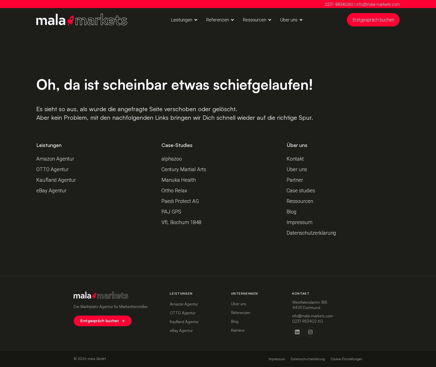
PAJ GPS (171, 211)
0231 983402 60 (307, 321)
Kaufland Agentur (56, 179)
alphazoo (171, 158)
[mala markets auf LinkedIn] (297, 332)
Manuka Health (178, 179)
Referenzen (240, 312)
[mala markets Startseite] (116, 295)
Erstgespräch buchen (99, 320)
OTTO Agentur (52, 169)
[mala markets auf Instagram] (310, 332)
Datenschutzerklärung (311, 232)
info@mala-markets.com (378, 4)
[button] (184, 20)
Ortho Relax (174, 190)
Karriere (237, 330)
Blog (291, 211)
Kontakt (295, 158)
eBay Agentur (51, 190)
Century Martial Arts (183, 169)
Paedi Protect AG (180, 201)
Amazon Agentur (55, 158)
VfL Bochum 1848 (182, 222)
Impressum (299, 222)
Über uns (297, 169)
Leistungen (181, 293)
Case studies (301, 190)
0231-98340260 (339, 4)
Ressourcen (300, 201)
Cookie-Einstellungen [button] (346, 359)
